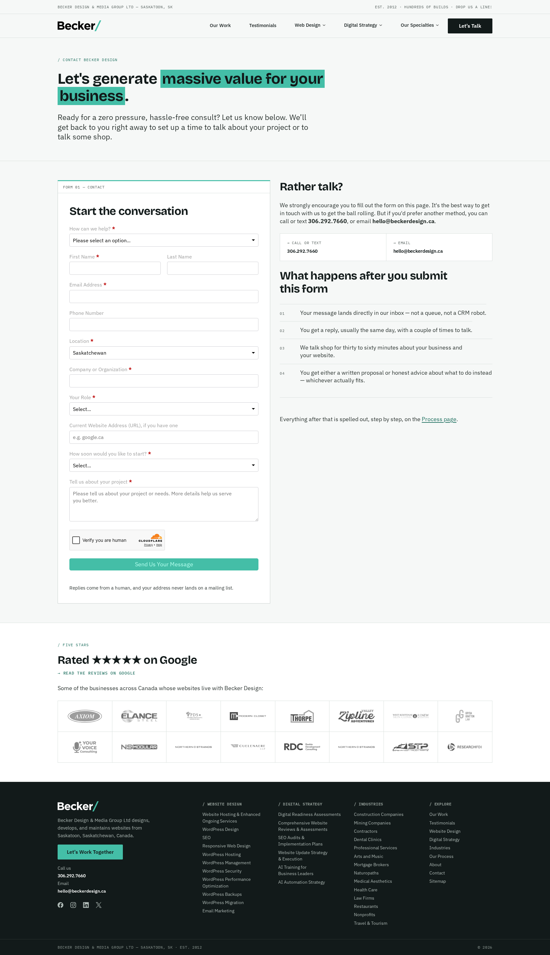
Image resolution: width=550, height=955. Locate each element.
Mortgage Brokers (371, 864)
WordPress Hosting (221, 854)
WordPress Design (220, 829)
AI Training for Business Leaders (296, 870)
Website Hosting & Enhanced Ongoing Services (231, 817)
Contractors (365, 831)
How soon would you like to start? (110, 453)
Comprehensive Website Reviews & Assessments (303, 826)
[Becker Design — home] (79, 25)
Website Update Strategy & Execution (303, 856)
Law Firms (364, 898)
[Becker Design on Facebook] (60, 905)
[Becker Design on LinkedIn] (86, 905)
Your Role (82, 397)
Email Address (88, 284)
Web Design (308, 25)
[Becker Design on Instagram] (73, 905)
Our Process (441, 856)
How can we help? (92, 228)
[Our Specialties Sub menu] (437, 25)
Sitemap (437, 881)
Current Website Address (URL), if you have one (123, 425)
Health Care (365, 890)
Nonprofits (364, 914)
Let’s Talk (470, 26)
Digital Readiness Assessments (309, 814)
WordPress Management (226, 863)
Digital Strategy (360, 25)
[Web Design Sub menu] (324, 25)
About (435, 864)
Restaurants (366, 906)
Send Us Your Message (164, 564)
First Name (84, 256)
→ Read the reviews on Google (97, 673)
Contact (437, 873)
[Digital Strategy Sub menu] (380, 25)
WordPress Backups (222, 894)
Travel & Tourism (370, 923)
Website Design (445, 831)
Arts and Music (368, 856)
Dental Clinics (368, 839)
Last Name (179, 256)
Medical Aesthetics (373, 881)
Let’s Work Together (90, 852)
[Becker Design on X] (99, 905)
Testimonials (262, 25)
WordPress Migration (223, 902)
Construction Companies (379, 814)
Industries (439, 848)
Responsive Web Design (226, 846)
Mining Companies (372, 823)
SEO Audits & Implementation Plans (300, 841)
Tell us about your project (100, 481)
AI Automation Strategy (301, 882)
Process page (439, 419)
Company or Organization (100, 369)
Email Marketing (218, 911)
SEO (206, 837)
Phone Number (86, 313)
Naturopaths (366, 873)
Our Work (220, 25)
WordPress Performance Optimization (226, 882)
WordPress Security (222, 871)
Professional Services (375, 848)
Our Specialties (417, 25)
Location (81, 341)
